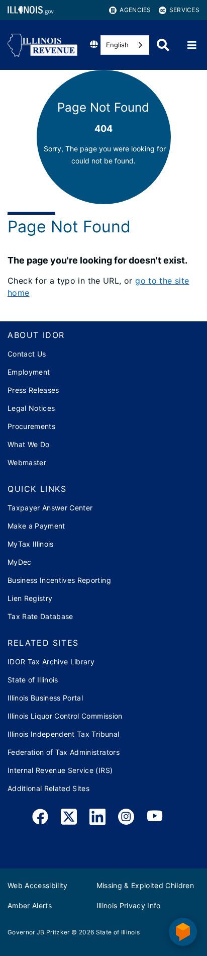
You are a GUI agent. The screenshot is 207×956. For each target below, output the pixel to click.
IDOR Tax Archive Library (51, 661)
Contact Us (27, 354)
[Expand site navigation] (191, 45)
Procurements (31, 426)
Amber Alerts (30, 905)
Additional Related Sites (48, 788)
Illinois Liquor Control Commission (65, 716)
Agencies (135, 10)
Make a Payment (36, 526)
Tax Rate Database (40, 616)
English (117, 45)
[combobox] (124, 45)
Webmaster (27, 462)
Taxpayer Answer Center (50, 507)
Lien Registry (30, 598)
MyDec (20, 562)
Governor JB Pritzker (39, 932)
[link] (40, 818)
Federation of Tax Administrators (64, 752)
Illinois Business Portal (45, 697)
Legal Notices (31, 408)
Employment (29, 372)
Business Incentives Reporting (59, 580)
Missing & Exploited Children (145, 885)
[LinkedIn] (97, 818)
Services (184, 10)
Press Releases (33, 390)
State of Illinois (33, 679)
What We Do (28, 444)
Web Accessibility (38, 885)
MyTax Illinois (31, 544)
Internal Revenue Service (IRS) (60, 770)
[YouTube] (155, 818)
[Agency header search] (163, 45)
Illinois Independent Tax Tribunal (63, 734)
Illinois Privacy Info (128, 905)
